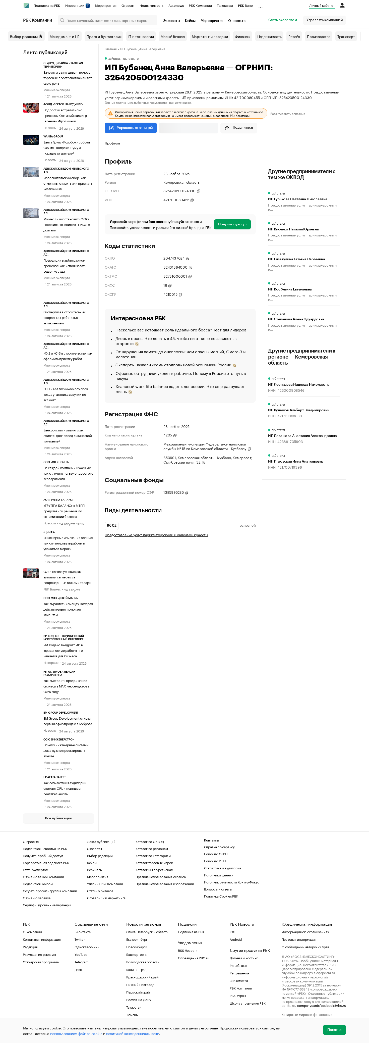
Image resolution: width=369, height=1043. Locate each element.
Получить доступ (232, 224)
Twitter (80, 938)
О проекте (236, 21)
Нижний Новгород (140, 984)
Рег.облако (238, 965)
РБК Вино (245, 5)
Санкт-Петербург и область (147, 931)
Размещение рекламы (39, 954)
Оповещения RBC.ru (193, 957)
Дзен (78, 969)
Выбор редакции (24, 36)
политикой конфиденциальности (132, 1033)
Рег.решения (239, 972)
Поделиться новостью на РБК (45, 848)
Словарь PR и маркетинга (106, 897)
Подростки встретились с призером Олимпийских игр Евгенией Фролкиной (65, 115)
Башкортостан (137, 954)
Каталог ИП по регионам (154, 869)
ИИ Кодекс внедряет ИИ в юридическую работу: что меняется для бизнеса (63, 650)
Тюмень (132, 1014)
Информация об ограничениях (305, 931)
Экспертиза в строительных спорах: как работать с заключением (64, 317)
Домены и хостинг (244, 957)
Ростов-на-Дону (138, 999)
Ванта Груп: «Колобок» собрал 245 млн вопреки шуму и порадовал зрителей (66, 147)
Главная (111, 48)
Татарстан (133, 1006)
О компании (32, 931)
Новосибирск (136, 946)
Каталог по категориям (153, 855)
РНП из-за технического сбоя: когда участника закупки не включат (66, 394)
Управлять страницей (135, 128)
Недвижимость (151, 5)
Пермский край (138, 991)
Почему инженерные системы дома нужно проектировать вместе (66, 750)
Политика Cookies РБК (221, 895)
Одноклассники (87, 946)
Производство (318, 36)
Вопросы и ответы (218, 888)
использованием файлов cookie (76, 1033)
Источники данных (218, 874)
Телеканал (225, 5)
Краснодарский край (142, 976)
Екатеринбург (137, 938)
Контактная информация (42, 938)
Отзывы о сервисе (36, 897)
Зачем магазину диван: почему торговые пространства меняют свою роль (67, 77)
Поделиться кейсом (38, 883)
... (260, 5)
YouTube (81, 954)
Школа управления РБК (247, 1002)
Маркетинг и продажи (210, 36)
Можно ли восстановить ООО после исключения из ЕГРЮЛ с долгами (66, 224)
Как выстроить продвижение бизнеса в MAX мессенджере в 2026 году (66, 686)
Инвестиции (75, 5)
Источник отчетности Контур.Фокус (231, 881)
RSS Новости (188, 950)
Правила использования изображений (165, 883)
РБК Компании (200, 5)
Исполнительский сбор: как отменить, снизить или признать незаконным (67, 183)
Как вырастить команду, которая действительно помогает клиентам (68, 609)
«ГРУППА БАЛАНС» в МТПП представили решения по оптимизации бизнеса (64, 511)
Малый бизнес (173, 36)
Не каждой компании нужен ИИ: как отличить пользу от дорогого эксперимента (68, 473)
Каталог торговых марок (154, 862)
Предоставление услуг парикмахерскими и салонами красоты (156, 534)
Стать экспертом (282, 20)
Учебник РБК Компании (105, 883)
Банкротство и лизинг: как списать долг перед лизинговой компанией (67, 435)
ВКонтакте (82, 931)
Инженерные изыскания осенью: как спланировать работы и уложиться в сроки (68, 543)
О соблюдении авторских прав (305, 946)
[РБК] (26, 5)
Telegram (81, 961)
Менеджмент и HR (65, 36)
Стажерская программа (41, 961)
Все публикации (58, 818)
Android (236, 938)
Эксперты (171, 21)
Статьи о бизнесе (100, 890)
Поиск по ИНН (215, 860)
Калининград (136, 969)
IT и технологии (141, 36)
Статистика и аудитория (222, 867)
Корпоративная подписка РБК (46, 862)
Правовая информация (299, 938)
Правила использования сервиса (161, 876)
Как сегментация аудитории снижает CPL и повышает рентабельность (64, 788)
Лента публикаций (45, 52)
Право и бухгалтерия (104, 36)
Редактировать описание (287, 113)
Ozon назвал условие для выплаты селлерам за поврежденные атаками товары (67, 577)
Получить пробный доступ (43, 855)
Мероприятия (105, 5)
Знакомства (239, 980)
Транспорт (346, 36)
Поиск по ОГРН (215, 853)
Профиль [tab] (112, 143)
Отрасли (128, 5)
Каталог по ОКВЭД (150, 841)
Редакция (30, 946)
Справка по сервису (219, 846)
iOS (232, 931)
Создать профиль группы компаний (50, 890)
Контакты (211, 840)
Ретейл (294, 36)
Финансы (242, 36)
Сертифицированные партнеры (47, 904)
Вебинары (94, 869)
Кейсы (190, 21)
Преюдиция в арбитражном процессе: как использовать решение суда (64, 265)
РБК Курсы (238, 995)
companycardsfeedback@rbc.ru (321, 1005)
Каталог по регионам (152, 848)
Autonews (176, 5)
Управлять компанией (324, 20)
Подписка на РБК (47, 5)
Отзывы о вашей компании (43, 876)
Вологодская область (142, 961)
